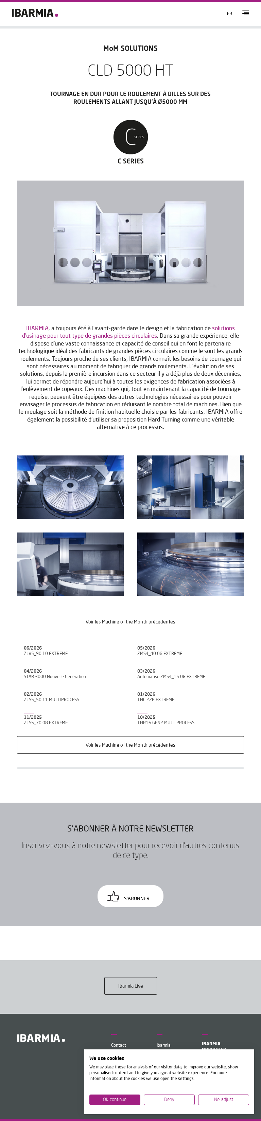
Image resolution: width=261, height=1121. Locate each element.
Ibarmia (164, 1045)
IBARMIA (37, 329)
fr (229, 14)
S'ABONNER (136, 898)
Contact (118, 1045)
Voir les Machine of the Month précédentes (130, 745)
